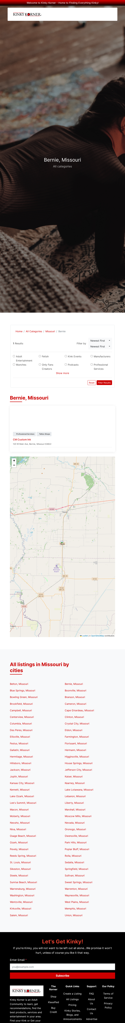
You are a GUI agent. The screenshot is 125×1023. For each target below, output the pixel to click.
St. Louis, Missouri (20, 862)
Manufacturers (102, 356)
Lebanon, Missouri (75, 796)
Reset (92, 382)
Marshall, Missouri (75, 809)
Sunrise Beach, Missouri (23, 882)
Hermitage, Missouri (21, 756)
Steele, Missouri (19, 875)
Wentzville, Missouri (21, 901)
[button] (62, 543)
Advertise (91, 1019)
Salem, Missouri (19, 915)
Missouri (50, 331)
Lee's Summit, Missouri (23, 802)
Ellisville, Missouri (20, 736)
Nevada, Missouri (75, 822)
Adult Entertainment (24, 358)
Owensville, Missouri (76, 835)
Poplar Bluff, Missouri (77, 849)
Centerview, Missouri (22, 716)
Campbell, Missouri (21, 710)
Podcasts (73, 364)
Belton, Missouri (19, 683)
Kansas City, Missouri (22, 783)
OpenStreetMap (97, 635)
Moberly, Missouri (20, 816)
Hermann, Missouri (75, 750)
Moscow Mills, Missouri (78, 816)
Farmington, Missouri (77, 736)
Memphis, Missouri (75, 908)
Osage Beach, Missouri (23, 835)
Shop (53, 996)
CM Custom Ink (22, 439)
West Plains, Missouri (77, 901)
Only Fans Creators (47, 366)
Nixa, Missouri (18, 829)
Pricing (72, 1004)
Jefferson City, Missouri (78, 769)
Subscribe (62, 975)
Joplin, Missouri (19, 776)
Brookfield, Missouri (21, 703)
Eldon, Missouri (73, 730)
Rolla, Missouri (73, 855)
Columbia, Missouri (21, 723)
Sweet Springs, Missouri (78, 882)
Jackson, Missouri (20, 769)
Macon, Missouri (19, 809)
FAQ (91, 993)
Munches (21, 364)
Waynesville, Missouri (77, 895)
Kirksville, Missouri (20, 908)
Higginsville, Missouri (77, 756)
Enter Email (18, 959)
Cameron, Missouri (75, 703)
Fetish (45, 356)
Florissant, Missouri (76, 743)
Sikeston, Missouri (20, 868)
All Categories (34, 331)
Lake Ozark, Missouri (22, 796)
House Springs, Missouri (79, 763)
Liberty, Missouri (74, 802)
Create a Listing (72, 993)
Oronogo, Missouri (75, 829)
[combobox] (100, 341)
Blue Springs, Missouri (22, 690)
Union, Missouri (73, 915)
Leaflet (85, 635)
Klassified (53, 1002)
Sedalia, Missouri (74, 862)
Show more (62, 373)
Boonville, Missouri (75, 690)
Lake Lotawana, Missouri (79, 789)
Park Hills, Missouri (76, 842)
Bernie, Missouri (74, 683)
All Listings (72, 999)
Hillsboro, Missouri (20, 763)
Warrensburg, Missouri (23, 888)
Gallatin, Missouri (20, 750)
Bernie (32, 444)
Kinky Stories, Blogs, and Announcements (72, 1014)
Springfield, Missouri (76, 868)
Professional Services (101, 366)
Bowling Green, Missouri (24, 697)
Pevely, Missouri (19, 849)
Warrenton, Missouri (76, 888)
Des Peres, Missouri (21, 730)
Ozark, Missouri (19, 842)
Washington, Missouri (22, 895)
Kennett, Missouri (20, 789)
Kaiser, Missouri (74, 776)
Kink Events (74, 356)
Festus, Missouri (19, 743)
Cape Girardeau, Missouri (79, 710)
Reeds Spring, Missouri (23, 855)
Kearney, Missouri (75, 783)
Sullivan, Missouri (75, 875)
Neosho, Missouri (20, 822)
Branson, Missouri (75, 697)
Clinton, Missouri (74, 716)
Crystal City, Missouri (77, 723)
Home (18, 331)
